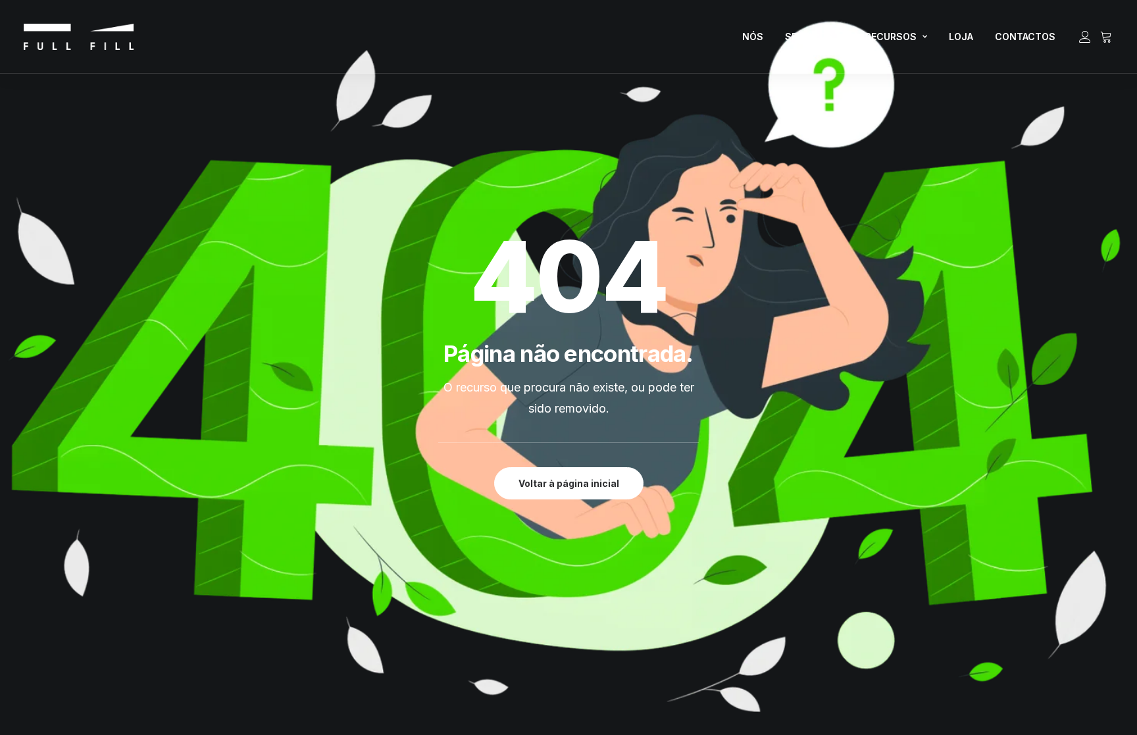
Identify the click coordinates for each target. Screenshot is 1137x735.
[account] (1087, 37)
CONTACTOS (1025, 36)
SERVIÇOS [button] (809, 36)
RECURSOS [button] (891, 36)
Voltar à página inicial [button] (568, 483)
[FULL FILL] (79, 37)
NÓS (752, 36)
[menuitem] (752, 37)
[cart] (1104, 37)
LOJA (961, 36)
